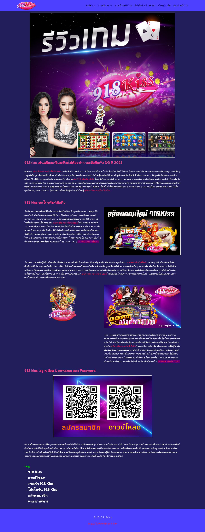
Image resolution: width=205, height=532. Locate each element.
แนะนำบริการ (180, 5)
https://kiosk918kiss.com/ (102, 523)
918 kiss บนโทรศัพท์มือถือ (44, 202)
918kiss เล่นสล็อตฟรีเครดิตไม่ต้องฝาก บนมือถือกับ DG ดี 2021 (73, 162)
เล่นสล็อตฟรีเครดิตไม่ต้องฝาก (47, 171)
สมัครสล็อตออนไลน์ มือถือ (97, 190)
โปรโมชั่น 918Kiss (145, 5)
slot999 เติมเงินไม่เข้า (83, 179)
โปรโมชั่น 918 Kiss (42, 489)
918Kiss (90, 5)
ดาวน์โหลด (36, 477)
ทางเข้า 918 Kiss (40, 483)
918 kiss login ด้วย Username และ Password (60, 370)
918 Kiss (35, 471)
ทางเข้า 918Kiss (123, 5)
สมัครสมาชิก (163, 5)
